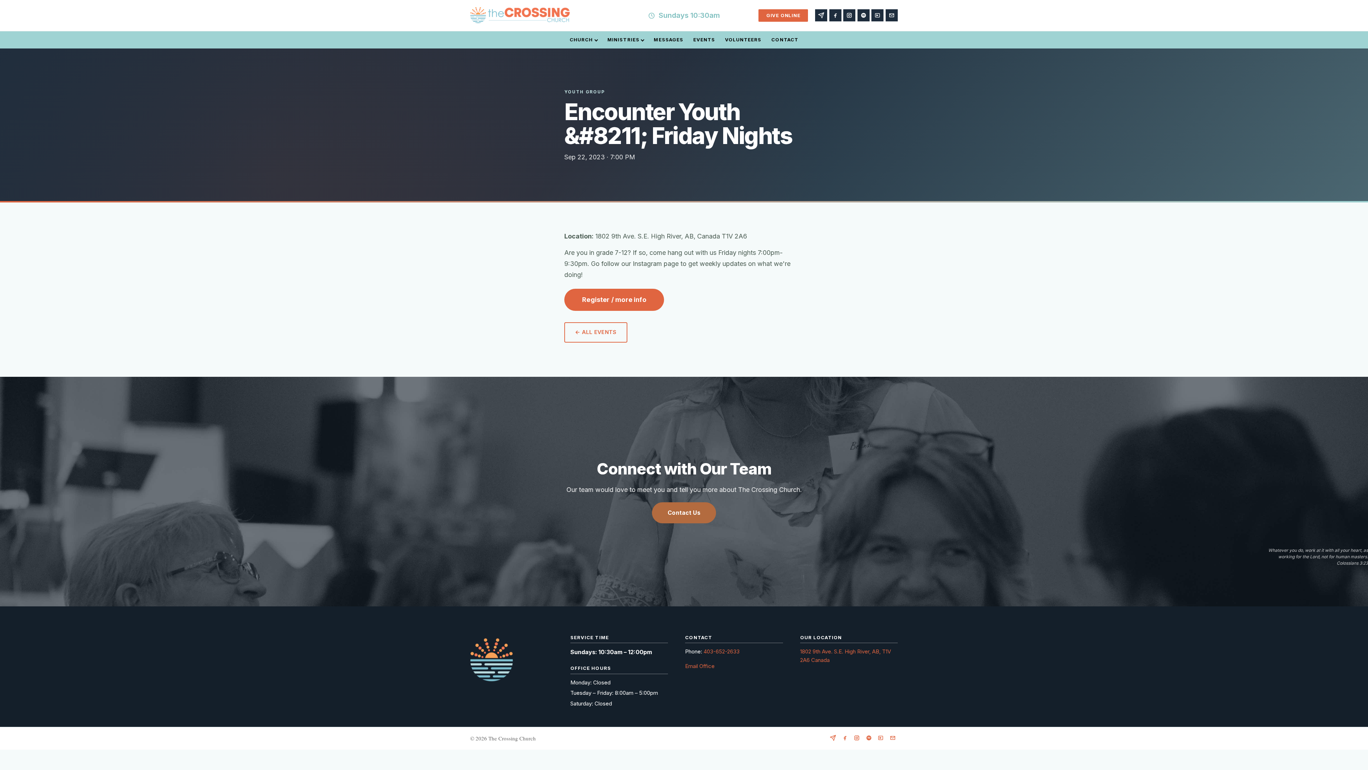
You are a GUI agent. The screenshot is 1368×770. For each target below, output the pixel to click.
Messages (668, 39)
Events (704, 39)
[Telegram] (821, 15)
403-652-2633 (722, 651)
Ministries (623, 39)
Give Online (783, 15)
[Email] (892, 15)
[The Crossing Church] (520, 16)
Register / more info (614, 299)
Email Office (700, 666)
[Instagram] (849, 15)
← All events (596, 332)
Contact (784, 39)
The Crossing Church (512, 738)
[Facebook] (835, 15)
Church (581, 39)
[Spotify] (863, 15)
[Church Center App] (877, 15)
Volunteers (743, 39)
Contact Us (684, 512)
